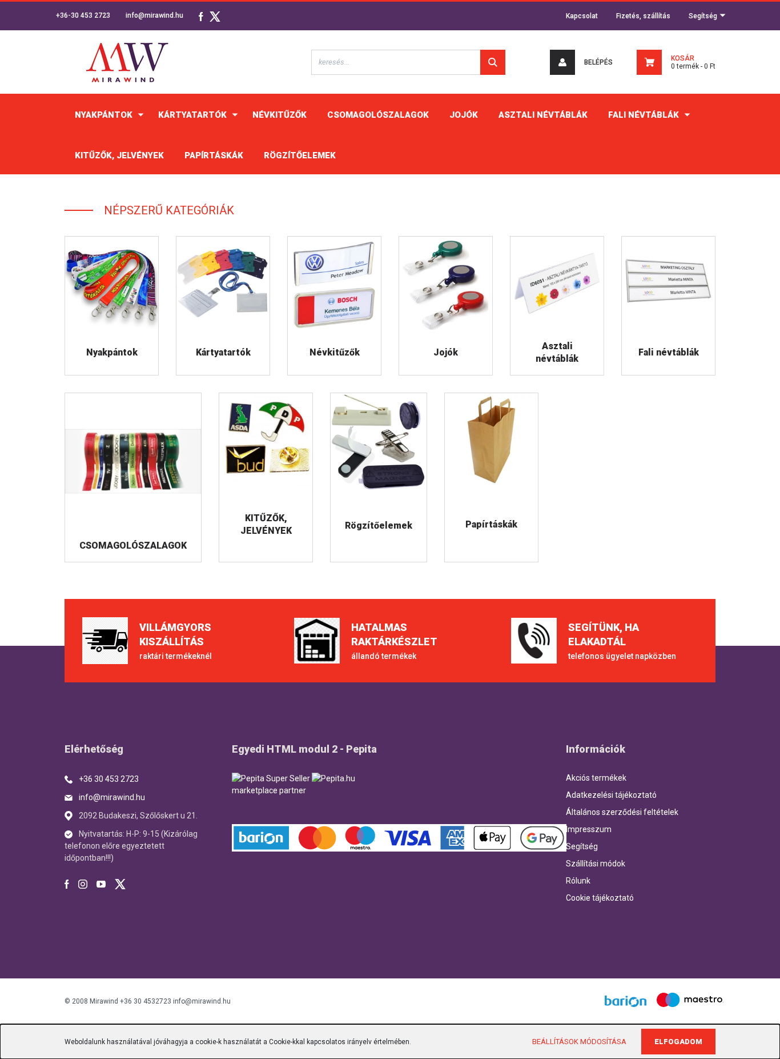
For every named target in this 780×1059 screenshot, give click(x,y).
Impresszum (589, 829)
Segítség (704, 16)
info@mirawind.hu (154, 15)
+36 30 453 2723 (109, 779)
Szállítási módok (595, 863)
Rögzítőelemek (378, 525)
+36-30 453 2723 (83, 15)
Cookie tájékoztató (600, 897)
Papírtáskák (491, 524)
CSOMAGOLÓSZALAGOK (133, 545)
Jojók (445, 352)
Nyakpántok (112, 352)
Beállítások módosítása (579, 1041)
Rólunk (578, 880)
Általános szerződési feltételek (622, 812)
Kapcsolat (582, 16)
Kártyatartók (223, 352)
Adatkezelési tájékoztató (611, 795)
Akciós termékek (596, 777)
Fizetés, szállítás (643, 16)
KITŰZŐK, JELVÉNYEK (266, 524)
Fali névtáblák (668, 352)
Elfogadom (678, 1041)
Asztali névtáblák (557, 352)
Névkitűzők (334, 352)
